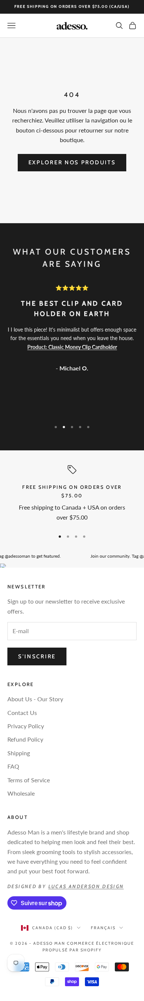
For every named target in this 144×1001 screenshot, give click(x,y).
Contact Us (22, 712)
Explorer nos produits (72, 162)
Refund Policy (25, 739)
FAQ (13, 766)
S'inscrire (37, 656)
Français (103, 927)
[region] (72, 494)
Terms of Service (28, 779)
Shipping (18, 752)
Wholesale (21, 793)
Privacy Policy (25, 725)
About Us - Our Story (35, 698)
